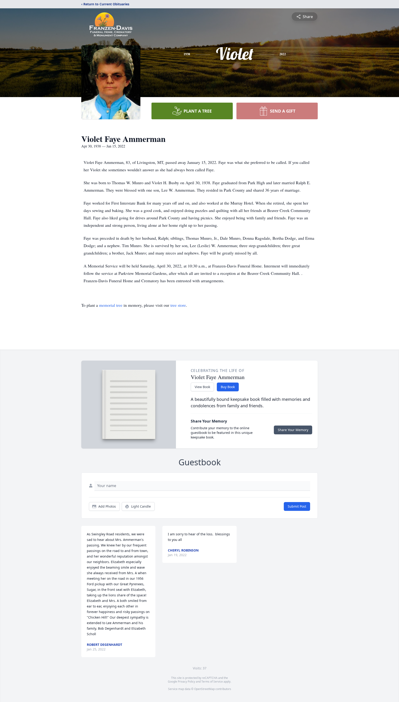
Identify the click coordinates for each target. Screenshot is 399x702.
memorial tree (110, 305)
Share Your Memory (293, 430)
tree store (178, 305)
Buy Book (228, 387)
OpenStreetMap (204, 689)
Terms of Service (212, 682)
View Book (202, 387)
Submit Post (297, 506)
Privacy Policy (186, 682)
